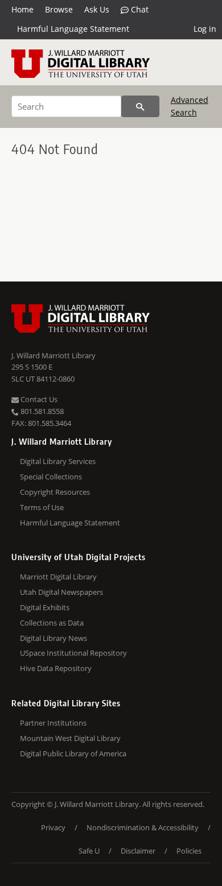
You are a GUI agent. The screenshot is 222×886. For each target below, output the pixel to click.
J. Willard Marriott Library (53, 355)
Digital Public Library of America (73, 753)
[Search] (140, 106)
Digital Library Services (58, 461)
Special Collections (51, 476)
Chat (139, 9)
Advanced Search (189, 106)
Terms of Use (42, 507)
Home (22, 9)
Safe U (89, 851)
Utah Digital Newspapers (61, 592)
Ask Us (96, 9)
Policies (189, 851)
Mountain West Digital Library (70, 738)
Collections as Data (52, 623)
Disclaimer (138, 851)
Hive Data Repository (56, 668)
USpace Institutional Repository (73, 653)
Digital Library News (53, 638)
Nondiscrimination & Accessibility (143, 827)
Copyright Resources (55, 492)
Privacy (53, 827)
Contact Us (38, 399)
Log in (205, 28)
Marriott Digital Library (58, 577)
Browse (59, 9)
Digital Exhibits (44, 607)
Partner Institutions (53, 723)
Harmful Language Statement (73, 28)
